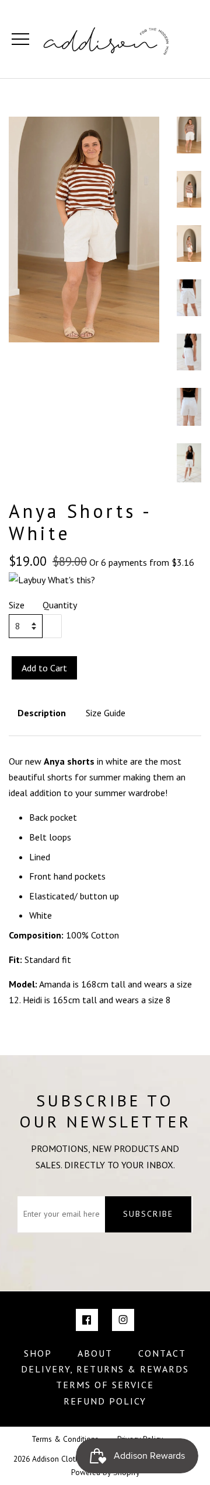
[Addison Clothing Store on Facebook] (87, 1320)
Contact (162, 1353)
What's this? (71, 580)
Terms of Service (105, 1385)
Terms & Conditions (65, 1439)
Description (42, 713)
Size (16, 605)
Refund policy (105, 1401)
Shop (38, 1353)
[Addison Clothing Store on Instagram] (123, 1320)
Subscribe (148, 1214)
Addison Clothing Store (71, 1459)
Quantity (60, 605)
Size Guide (105, 713)
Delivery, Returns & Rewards (105, 1369)
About (95, 1353)
